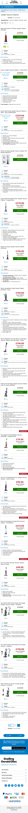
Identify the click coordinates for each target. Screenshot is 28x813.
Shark (20, 20)
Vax (24, 20)
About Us (4, 772)
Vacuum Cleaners (13, 9)
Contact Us (5, 781)
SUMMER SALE (23, 431)
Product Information (7, 775)
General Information (7, 778)
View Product (20, 37)
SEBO (15, 20)
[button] (20, 40)
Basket (21, 3)
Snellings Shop (7, 90)
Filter (10, 735)
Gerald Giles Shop (7, 89)
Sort (20, 735)
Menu (2, 3)
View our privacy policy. (19, 751)
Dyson (10, 20)
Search (7, 3)
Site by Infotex (14, 810)
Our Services (5, 769)
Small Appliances (5, 9)
